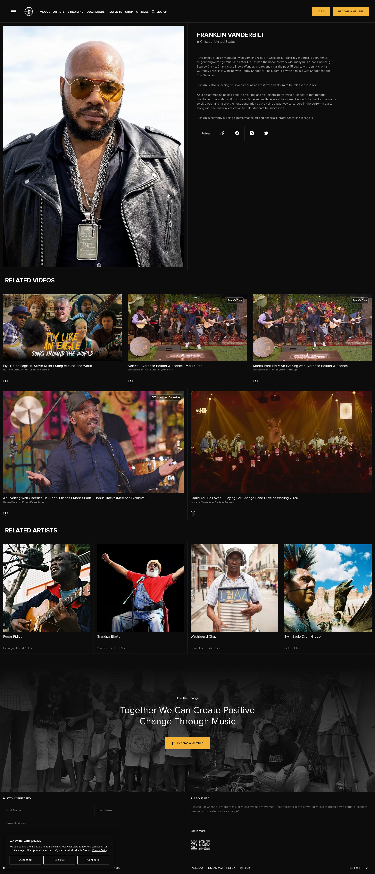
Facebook (197, 868)
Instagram (215, 868)
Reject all (59, 860)
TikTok (230, 868)
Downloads (96, 12)
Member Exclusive (38, 502)
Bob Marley (229, 502)
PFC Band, (219, 502)
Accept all (25, 860)
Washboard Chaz (204, 636)
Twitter (244, 868)
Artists (59, 12)
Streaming (76, 12)
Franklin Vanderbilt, (153, 370)
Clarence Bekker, (135, 370)
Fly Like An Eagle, (11, 370)
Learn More (198, 830)
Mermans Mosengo (288, 370)
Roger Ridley (12, 636)
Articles (142, 12)
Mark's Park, (274, 370)
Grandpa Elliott (108, 636)
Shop (129, 12)
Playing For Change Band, (202, 502)
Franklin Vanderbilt (40, 370)
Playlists (115, 12)
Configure (93, 860)
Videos (45, 12)
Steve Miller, (25, 370)
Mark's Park (167, 370)
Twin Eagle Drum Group (302, 636)
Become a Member (190, 743)
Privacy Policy (99, 850)
